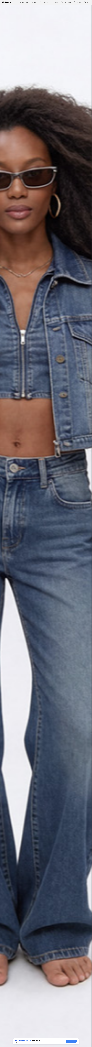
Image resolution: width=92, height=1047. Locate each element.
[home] (7, 2)
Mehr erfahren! (71, 1041)
